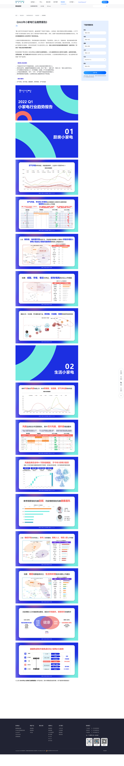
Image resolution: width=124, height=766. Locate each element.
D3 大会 (50, 736)
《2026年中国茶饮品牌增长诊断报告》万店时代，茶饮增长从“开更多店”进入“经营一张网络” (36, 713)
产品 (41, 2)
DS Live (49, 6)
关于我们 (72, 2)
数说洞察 (50, 730)
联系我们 (61, 732)
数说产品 (32, 725)
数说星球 (63, 2)
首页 (16, 15)
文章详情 (43, 15)
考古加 (31, 732)
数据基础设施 (18, 728)
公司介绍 (61, 728)
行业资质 (61, 730)
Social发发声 (51, 732)
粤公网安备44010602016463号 (52, 750)
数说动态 (61, 734)
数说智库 (37, 15)
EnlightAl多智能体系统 (20, 730)
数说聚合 (32, 730)
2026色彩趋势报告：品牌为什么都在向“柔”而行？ (107, 713)
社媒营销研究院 (33, 6)
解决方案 (48, 2)
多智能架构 (18, 736)
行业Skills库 (18, 734)
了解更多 (103, 693)
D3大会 (42, 6)
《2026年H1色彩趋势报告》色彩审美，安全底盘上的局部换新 (60, 713)
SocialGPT (18, 732)
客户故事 (56, 2)
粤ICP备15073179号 (41, 750)
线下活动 (50, 740)
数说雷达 (32, 728)
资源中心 (50, 725)
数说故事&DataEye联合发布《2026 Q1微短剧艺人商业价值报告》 (83, 713)
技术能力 (33, 2)
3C (16, 25)
